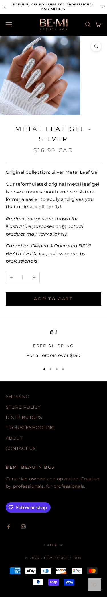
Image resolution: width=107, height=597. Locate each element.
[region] (53, 344)
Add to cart (53, 298)
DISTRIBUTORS (24, 417)
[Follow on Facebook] (8, 527)
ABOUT (14, 438)
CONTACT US (21, 448)
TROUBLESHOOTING (30, 427)
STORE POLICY (23, 407)
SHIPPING (17, 396)
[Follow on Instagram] (23, 527)
